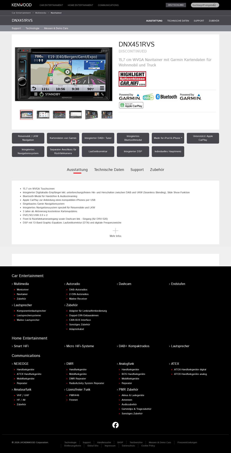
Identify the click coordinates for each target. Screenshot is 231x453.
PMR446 (74, 395)
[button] (63, 74)
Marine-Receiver (78, 299)
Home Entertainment (80, 5)
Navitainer (22, 294)
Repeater (22, 383)
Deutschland (176, 5)
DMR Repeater (77, 379)
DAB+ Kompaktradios (134, 346)
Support (199, 20)
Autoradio (73, 284)
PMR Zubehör (128, 389)
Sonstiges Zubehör (79, 324)
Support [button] (16, 28)
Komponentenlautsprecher (31, 311)
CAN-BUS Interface (80, 320)
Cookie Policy (148, 445)
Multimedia (40, 12)
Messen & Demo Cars (160, 442)
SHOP (120, 442)
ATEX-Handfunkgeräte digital (190, 369)
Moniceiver (23, 290)
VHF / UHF (23, 395)
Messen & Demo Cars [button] (56, 28)
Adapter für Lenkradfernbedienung (88, 311)
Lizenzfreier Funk (78, 389)
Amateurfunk (22, 389)
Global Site (92, 445)
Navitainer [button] (56, 12)
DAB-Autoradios (78, 290)
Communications (108, 5)
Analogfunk (126, 364)
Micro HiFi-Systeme (80, 346)
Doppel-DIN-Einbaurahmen (84, 315)
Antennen (127, 400)
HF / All (21, 400)
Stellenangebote (72, 445)
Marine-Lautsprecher (28, 320)
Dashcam (125, 284)
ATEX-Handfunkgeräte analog (190, 374)
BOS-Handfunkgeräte (133, 374)
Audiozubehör (129, 404)
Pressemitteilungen (187, 442)
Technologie (70, 442)
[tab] (77, 172)
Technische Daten (178, 20)
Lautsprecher (23, 305)
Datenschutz (128, 445)
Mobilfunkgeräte (25, 379)
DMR (69, 364)
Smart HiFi (21, 346)
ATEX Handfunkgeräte (29, 374)
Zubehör (214, 20)
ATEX (175, 364)
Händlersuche (104, 442)
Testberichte (136, 442)
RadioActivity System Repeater (86, 383)
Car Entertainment (51, 5)
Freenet (73, 400)
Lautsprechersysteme (29, 315)
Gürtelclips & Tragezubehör (136, 409)
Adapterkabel (76, 329)
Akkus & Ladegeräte (133, 395)
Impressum (110, 445)
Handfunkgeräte (25, 369)
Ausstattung (154, 20)
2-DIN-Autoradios (79, 294)
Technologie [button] (32, 28)
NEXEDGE (21, 364)
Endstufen (178, 284)
